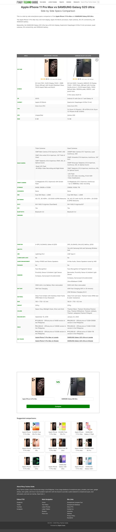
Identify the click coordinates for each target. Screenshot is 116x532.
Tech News (43, 2)
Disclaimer (70, 518)
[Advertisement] (58, 42)
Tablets (61, 2)
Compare (58, 406)
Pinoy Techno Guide (27, 486)
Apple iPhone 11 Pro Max (51, 55)
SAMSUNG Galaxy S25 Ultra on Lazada (80, 337)
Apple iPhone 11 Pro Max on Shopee (47, 341)
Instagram (20, 509)
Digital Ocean (61, 525)
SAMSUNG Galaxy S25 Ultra (83, 55)
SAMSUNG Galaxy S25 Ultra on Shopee (80, 341)
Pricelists (76, 2)
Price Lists (45, 513)
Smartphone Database (73, 504)
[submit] (98, 2)
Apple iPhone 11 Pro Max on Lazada (46, 337)
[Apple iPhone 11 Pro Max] (51, 77)
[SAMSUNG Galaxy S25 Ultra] (83, 77)
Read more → (41, 494)
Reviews (68, 2)
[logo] (27, 2)
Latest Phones (52, 2)
